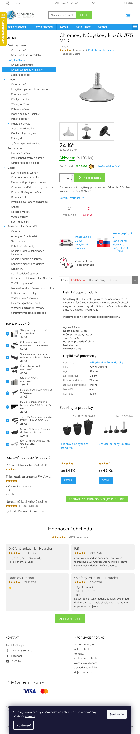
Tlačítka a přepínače (22, 283)
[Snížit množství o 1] (72, 180)
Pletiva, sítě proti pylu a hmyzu (28, 182)
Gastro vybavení (16, 45)
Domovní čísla (19, 197)
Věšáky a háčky (20, 104)
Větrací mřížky (19, 216)
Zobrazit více (70, 619)
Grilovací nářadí (20, 50)
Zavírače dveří (19, 94)
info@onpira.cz (19, 645)
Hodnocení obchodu (70, 529)
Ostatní (11, 167)
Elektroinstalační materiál (22, 226)
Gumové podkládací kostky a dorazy (32, 187)
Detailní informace (70, 197)
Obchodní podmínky (85, 667)
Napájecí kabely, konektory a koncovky (27, 252)
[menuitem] (16, 27)
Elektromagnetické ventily (26, 303)
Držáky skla (17, 138)
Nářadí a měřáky (20, 211)
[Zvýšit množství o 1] (72, 176)
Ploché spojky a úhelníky (25, 113)
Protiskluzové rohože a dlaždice (29, 202)
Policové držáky (20, 109)
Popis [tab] (64, 280)
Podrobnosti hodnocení (101, 50)
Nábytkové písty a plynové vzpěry (30, 89)
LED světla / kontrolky (23, 293)
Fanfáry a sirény (20, 153)
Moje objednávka (83, 672)
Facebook (16, 655)
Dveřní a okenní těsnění (24, 172)
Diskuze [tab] (113, 280)
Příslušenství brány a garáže (27, 157)
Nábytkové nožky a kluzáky (26, 69)
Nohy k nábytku (16, 60)
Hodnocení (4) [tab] (97, 280)
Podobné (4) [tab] (78, 280)
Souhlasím (117, 714)
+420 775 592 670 (21, 650)
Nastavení (23, 725)
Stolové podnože (21, 74)
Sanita (15, 206)
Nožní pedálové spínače (25, 273)
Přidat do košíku (92, 177)
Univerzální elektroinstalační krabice (32, 278)
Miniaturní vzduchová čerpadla (28, 312)
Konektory (17, 268)
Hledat (84, 15)
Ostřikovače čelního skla (25, 162)
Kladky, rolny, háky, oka (24, 133)
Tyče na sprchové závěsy (25, 143)
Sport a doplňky (20, 221)
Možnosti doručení (108, 166)
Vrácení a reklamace (85, 663)
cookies (30, 716)
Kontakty (79, 653)
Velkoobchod (81, 649)
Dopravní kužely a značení (26, 192)
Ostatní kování (19, 84)
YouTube (16, 661)
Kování (11, 79)
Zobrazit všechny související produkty (97, 499)
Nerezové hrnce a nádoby (26, 55)
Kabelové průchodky (23, 246)
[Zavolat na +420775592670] (11, 2)
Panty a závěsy (20, 118)
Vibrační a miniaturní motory (27, 307)
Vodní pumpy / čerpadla (24, 298)
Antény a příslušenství (24, 236)
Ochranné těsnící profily (25, 177)
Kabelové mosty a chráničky (27, 263)
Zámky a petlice (20, 99)
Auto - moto (14, 148)
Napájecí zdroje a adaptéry (26, 258)
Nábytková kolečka (22, 64)
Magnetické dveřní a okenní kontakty (32, 288)
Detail (68, 480)
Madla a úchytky (20, 123)
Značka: (71, 53)
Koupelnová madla (23, 128)
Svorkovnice (18, 241)
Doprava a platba (66, 2)
